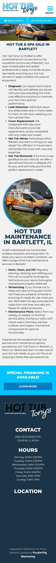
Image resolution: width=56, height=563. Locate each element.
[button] (50, 8)
